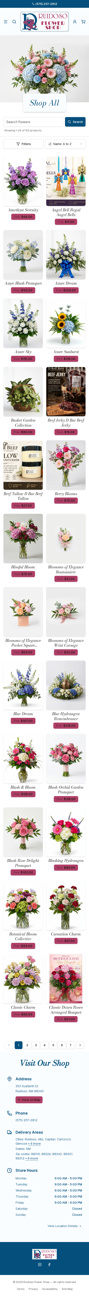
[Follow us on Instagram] (39, 1264)
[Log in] (75, 22)
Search (78, 122)
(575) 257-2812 (46, 4)
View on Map (31, 1100)
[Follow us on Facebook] (49, 1264)
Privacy (33, 1289)
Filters (26, 144)
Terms (20, 1289)
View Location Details (63, 1226)
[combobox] (65, 144)
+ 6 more (34, 1144)
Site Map (67, 1289)
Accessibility (49, 1289)
